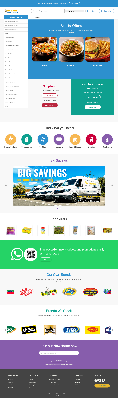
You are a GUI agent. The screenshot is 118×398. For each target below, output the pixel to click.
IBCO (76, 385)
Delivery (31, 388)
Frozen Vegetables (10, 98)
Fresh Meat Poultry (10, 58)
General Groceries (10, 102)
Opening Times (33, 385)
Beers (6, 33)
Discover (37, 17)
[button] (112, 185)
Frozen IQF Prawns (10, 82)
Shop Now (49, 95)
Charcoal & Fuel (9, 37)
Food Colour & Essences (11, 50)
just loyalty (63, 395)
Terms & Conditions (54, 379)
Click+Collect (107, 11)
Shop (94, 11)
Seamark (77, 379)
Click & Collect (12, 388)
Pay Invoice (102, 386)
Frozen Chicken (9, 62)
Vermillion (77, 382)
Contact (31, 379)
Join (45, 259)
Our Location (32, 382)
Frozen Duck (8, 70)
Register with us (92, 97)
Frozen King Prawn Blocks (12, 86)
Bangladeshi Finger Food (11, 21)
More (6, 106)
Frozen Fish (8, 78)
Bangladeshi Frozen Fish (11, 25)
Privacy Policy (68, 364)
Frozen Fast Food (10, 74)
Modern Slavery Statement (56, 385)
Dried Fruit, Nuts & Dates (12, 45)
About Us (10, 379)
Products (10, 382)
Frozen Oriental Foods (11, 94)
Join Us (10, 385)
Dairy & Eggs (8, 41)
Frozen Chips (8, 66)
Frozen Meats (9, 90)
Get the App (74, 3)
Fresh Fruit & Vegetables (12, 54)
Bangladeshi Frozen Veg (11, 29)
